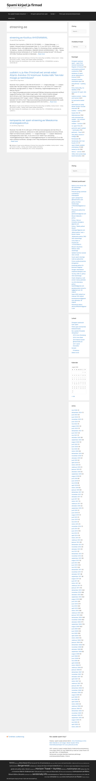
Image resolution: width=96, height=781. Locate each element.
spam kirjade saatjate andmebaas (34, 59)
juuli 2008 (75, 656)
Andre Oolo (52, 763)
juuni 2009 (75, 631)
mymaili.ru (55, 61)
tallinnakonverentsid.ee (77, 774)
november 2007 (76, 674)
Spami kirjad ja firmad (24, 5)
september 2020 (77, 440)
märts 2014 (75, 537)
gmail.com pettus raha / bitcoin (20, 769)
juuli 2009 (75, 629)
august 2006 (75, 695)
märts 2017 (75, 501)
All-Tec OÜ (39, 763)
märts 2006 (75, 704)
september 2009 (77, 624)
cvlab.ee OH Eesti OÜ (43, 766)
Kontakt (53, 14)
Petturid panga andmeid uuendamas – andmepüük (79, 193)
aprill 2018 (75, 485)
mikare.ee (44, 771)
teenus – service (76, 151)
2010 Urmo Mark (78, 337)
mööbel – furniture (77, 123)
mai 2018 (74, 483)
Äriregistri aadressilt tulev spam (39, 14)
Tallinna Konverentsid (65, 774)
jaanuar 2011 (75, 588)
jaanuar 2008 (76, 670)
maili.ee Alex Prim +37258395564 (44, 61)
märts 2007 (75, 681)
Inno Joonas (32, 61)
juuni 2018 (75, 481)
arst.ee (82, 763)
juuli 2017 (74, 499)
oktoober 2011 (76, 574)
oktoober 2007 (76, 676)
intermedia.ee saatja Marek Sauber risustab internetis (78, 106)
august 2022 (75, 426)
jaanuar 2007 (76, 685)
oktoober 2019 (76, 458)
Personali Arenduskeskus (66, 771)
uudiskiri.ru (12, 110)
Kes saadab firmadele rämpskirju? (17, 14)
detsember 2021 (77, 430)
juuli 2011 (74, 581)
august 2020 (75, 442)
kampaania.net (39, 148)
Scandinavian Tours (28, 774)
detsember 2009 (77, 617)
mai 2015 (74, 522)
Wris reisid (59, 776)
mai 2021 (74, 435)
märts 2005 (75, 726)
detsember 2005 (77, 710)
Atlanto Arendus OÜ (16, 61)
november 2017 (76, 494)
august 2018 (75, 476)
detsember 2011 (76, 569)
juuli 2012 (74, 563)
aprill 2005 (75, 724)
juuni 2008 (75, 658)
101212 (11, 763)
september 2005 (77, 717)
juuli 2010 (74, 601)
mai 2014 (74, 533)
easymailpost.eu (76, 766)
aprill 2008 (75, 663)
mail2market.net (73, 769)
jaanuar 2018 (75, 490)
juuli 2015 (74, 517)
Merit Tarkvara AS (37, 771)
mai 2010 (74, 606)
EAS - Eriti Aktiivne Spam (66, 766)
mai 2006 (74, 699)
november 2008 (76, 647)
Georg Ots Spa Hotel (85, 766)
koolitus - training (20, 59)
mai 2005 (74, 722)
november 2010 (76, 592)
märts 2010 (75, 610)
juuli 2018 (74, 478)
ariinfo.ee (78, 763)
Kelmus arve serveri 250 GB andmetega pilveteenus (79, 187)
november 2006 (76, 690)
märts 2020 (75, 451)
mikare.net (48, 771)
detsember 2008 (77, 644)
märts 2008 (75, 665)
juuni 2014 (75, 531)
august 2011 (75, 578)
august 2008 (75, 654)
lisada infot (75, 113)
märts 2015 (75, 524)
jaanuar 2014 (76, 542)
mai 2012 (74, 567)
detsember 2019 (77, 453)
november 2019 (76, 455)
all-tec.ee (32, 763)
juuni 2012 (75, 565)
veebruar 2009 (76, 640)
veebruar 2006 (76, 706)
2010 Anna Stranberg (79, 335)
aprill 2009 (75, 635)
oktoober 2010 (76, 594)
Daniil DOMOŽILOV (54, 766)
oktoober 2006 (76, 692)
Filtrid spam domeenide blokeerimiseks (69, 14)
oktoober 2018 (76, 471)
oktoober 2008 (76, 649)
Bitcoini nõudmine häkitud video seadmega (77, 248)
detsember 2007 (77, 672)
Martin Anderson (25, 771)
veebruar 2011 (76, 585)
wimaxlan (53, 777)
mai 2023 (74, 424)
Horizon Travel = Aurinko (48, 768)
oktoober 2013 (76, 549)
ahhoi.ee (17, 763)
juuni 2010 (75, 604)
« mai (73, 396)
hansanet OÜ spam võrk (79, 92)
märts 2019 (75, 465)
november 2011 (76, 572)
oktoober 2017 (76, 496)
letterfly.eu (64, 769)
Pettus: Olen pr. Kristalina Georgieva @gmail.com (78, 222)
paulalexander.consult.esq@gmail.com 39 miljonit (79, 290)
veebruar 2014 (76, 540)
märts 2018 (75, 487)
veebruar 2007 (76, 683)
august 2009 (75, 626)
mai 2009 (74, 633)
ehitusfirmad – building (78, 83)
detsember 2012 (77, 553)
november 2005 (76, 713)
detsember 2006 (77, 688)
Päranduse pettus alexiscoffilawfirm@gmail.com (79, 306)
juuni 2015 (75, 519)
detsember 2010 (77, 590)
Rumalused (75, 139)
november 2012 (76, 556)
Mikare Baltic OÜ (56, 771)
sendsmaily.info (39, 774)
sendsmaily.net (13, 62)
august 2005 (75, 720)
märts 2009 (75, 638)
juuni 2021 (75, 433)
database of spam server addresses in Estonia (23, 58)
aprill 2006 (75, 701)
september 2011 (76, 576)
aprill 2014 (75, 535)
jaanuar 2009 (76, 642)
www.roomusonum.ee (69, 777)
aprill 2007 (75, 679)
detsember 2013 (77, 544)
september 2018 (76, 474)
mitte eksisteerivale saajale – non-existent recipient (78, 119)
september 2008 (77, 651)
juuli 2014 (74, 528)
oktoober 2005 (76, 715)
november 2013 (76, 547)
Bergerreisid (23, 765)
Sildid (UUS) (11, 18)
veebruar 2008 (76, 667)
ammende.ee (46, 763)
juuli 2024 (75, 414)
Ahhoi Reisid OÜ (24, 763)
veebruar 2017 (76, 503)
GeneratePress (33, 778)
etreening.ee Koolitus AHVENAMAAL (29, 37)
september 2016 (77, 508)
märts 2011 (75, 583)
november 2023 (76, 419)
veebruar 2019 (76, 467)
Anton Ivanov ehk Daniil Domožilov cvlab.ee (65, 763)
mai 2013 (74, 551)
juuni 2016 (75, 512)
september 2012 (76, 558)
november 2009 (76, 619)
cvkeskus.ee (33, 766)
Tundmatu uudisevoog (16, 737)
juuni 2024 (75, 417)
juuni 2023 (75, 421)
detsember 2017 (77, 492)
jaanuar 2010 (76, 615)
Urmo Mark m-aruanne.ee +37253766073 (76, 242)
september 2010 (77, 597)
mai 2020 (74, 449)
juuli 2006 (75, 697)
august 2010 (75, 599)
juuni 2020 (75, 446)
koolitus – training (77, 110)
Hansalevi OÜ (32, 769)
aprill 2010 (75, 608)
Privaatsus (76, 350)
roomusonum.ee (78, 771)
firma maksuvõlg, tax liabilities (43, 58)
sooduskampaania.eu (53, 774)
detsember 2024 (77, 412)
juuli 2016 (74, 510)
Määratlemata (76, 115)
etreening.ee (25, 61)
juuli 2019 (74, 460)
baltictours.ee (86, 763)
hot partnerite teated (78, 100)
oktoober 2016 (76, 506)
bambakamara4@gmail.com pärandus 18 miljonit (79, 300)
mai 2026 (74, 410)
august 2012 (75, 560)
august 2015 (75, 515)
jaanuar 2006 (76, 708)
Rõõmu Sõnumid (18, 774)
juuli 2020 (75, 444)
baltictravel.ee (14, 766)
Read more (41, 54)
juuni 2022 (75, 428)
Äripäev (79, 777)
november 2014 (76, 526)
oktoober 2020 (76, 437)
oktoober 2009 (76, 622)
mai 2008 (74, 660)
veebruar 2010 (76, 613)
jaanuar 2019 (76, 469)
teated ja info (76, 149)
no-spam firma (76, 126)
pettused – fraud (77, 132)
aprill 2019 (75, 462)
